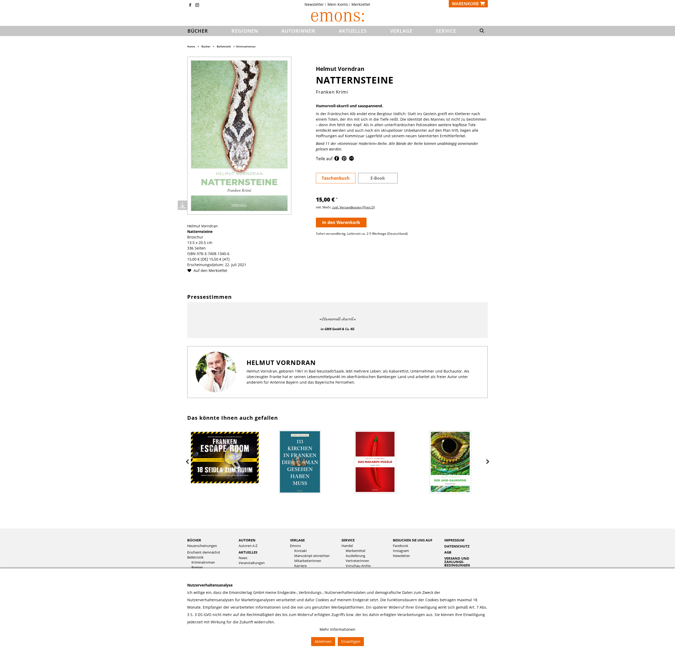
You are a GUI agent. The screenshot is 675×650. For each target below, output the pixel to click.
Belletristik (224, 46)
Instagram (401, 551)
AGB (447, 552)
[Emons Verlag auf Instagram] (197, 5)
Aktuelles (248, 552)
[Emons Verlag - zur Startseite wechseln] (337, 17)
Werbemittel (355, 551)
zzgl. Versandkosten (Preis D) (353, 207)
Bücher (205, 46)
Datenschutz (457, 546)
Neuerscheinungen (202, 546)
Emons (295, 546)
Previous (187, 462)
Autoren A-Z (248, 546)
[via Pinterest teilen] (344, 159)
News (243, 558)
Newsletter (314, 4)
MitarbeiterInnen (307, 561)
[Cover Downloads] (182, 205)
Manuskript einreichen (312, 556)
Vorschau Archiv (358, 566)
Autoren (247, 540)
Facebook (400, 546)
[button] (480, 31)
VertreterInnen (357, 561)
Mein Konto (337, 4)
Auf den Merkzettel (209, 270)
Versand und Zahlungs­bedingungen (457, 562)
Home (191, 46)
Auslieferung (355, 556)
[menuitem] (316, 4)
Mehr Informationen (337, 629)
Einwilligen (350, 641)
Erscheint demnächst (203, 552)
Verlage (297, 540)
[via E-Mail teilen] (351, 159)
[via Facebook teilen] (337, 159)
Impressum (454, 540)
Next (487, 462)
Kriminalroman (245, 46)
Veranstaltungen (252, 563)
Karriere (300, 566)
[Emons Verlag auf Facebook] (190, 5)
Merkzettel (360, 4)
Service (348, 540)
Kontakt (300, 551)
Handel (347, 546)
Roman (197, 567)
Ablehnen (323, 641)
